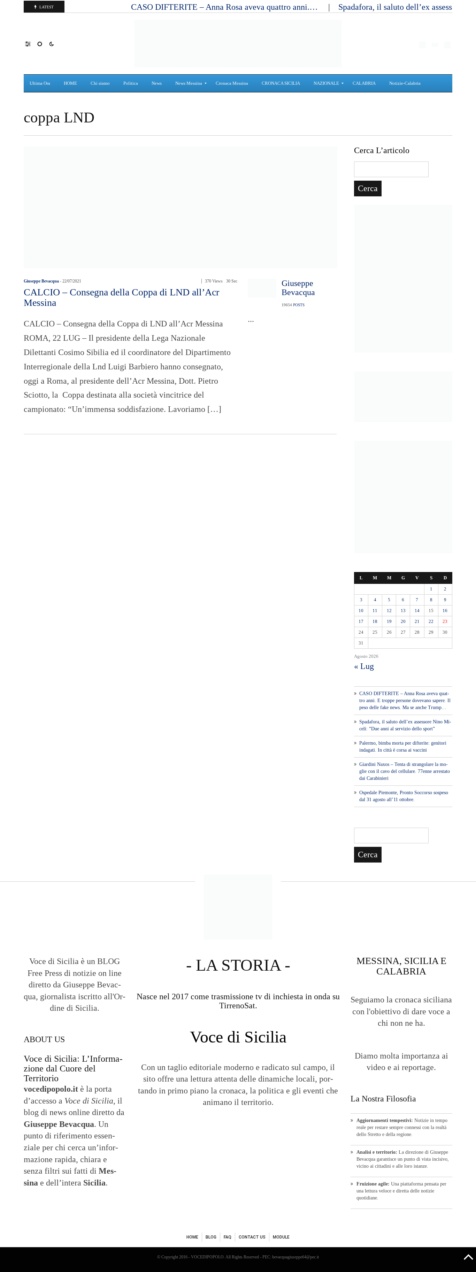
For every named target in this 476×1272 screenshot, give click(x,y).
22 (431, 621)
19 (389, 621)
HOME (192, 1237)
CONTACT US (252, 1237)
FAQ (227, 1237)
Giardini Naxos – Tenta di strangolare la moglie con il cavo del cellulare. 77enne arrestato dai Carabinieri (404, 771)
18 (375, 621)
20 (403, 621)
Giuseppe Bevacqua (41, 281)
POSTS (299, 305)
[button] (31, 43)
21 (417, 621)
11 (375, 610)
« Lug (364, 666)
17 (361, 621)
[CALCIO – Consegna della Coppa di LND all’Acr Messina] (180, 206)
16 (445, 610)
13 (403, 610)
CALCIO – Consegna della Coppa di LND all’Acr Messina (121, 297)
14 (417, 610)
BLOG (211, 1237)
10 (361, 610)
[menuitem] (41, 83)
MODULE (281, 1237)
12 (389, 610)
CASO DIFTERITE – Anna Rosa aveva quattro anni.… (225, 7)
